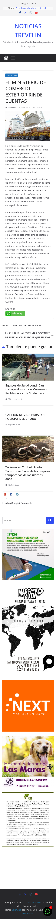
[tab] (5, 495)
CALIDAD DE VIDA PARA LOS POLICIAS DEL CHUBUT (25, 417)
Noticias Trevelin (35, 107)
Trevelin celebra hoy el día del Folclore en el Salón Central (31, 10)
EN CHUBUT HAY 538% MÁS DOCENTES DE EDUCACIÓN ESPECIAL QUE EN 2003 (27, 335)
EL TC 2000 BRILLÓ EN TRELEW (23, 325)
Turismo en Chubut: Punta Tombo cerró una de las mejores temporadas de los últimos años (27, 473)
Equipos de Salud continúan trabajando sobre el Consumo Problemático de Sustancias (26, 389)
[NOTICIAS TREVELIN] (6, 58)
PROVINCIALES (12, 75)
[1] (47, 913)
